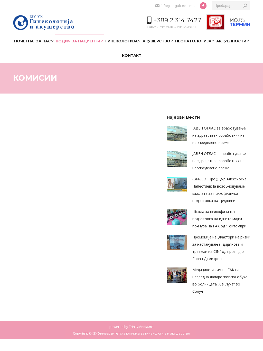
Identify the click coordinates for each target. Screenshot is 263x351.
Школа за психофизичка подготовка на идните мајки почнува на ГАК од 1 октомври (219, 218)
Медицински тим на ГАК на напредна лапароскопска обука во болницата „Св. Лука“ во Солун (219, 280)
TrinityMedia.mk (141, 326)
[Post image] (177, 133)
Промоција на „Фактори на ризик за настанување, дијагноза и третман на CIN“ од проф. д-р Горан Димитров (221, 248)
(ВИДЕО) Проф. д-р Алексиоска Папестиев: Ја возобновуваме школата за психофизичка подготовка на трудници (219, 190)
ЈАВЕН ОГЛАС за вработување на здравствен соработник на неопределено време (219, 135)
